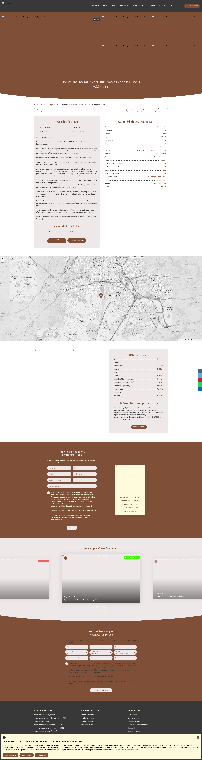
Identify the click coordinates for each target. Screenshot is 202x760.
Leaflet (181, 340)
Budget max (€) (73, 658)
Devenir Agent (154, 5)
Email (51, 474)
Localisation (118, 651)
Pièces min (119, 658)
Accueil (95, 5)
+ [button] (2, 258)
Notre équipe (139, 5)
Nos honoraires (133, 718)
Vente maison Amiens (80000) (45, 731)
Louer (114, 5)
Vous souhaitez (78, 479)
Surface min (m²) (97, 658)
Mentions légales (134, 721)
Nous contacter (87, 725)
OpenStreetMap (189, 340)
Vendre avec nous (88, 718)
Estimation (125, 5)
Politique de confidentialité (138, 725)
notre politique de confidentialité (126, 750)
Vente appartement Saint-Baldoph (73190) (50, 718)
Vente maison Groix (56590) (44, 715)
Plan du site (132, 728)
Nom (76, 468)
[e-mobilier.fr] (11, 6)
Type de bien (94, 651)
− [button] (2, 261)
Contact (168, 5)
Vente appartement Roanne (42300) (48, 725)
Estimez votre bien (88, 715)
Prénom (52, 468)
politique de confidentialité (84, 684)
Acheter (105, 5)
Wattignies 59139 (53, 105)
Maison (42, 105)
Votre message (55, 486)
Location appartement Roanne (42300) (49, 728)
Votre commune (55, 480)
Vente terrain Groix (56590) (44, 721)
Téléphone (78, 474)
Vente (36, 105)
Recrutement (133, 715)
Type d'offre (70, 651)
